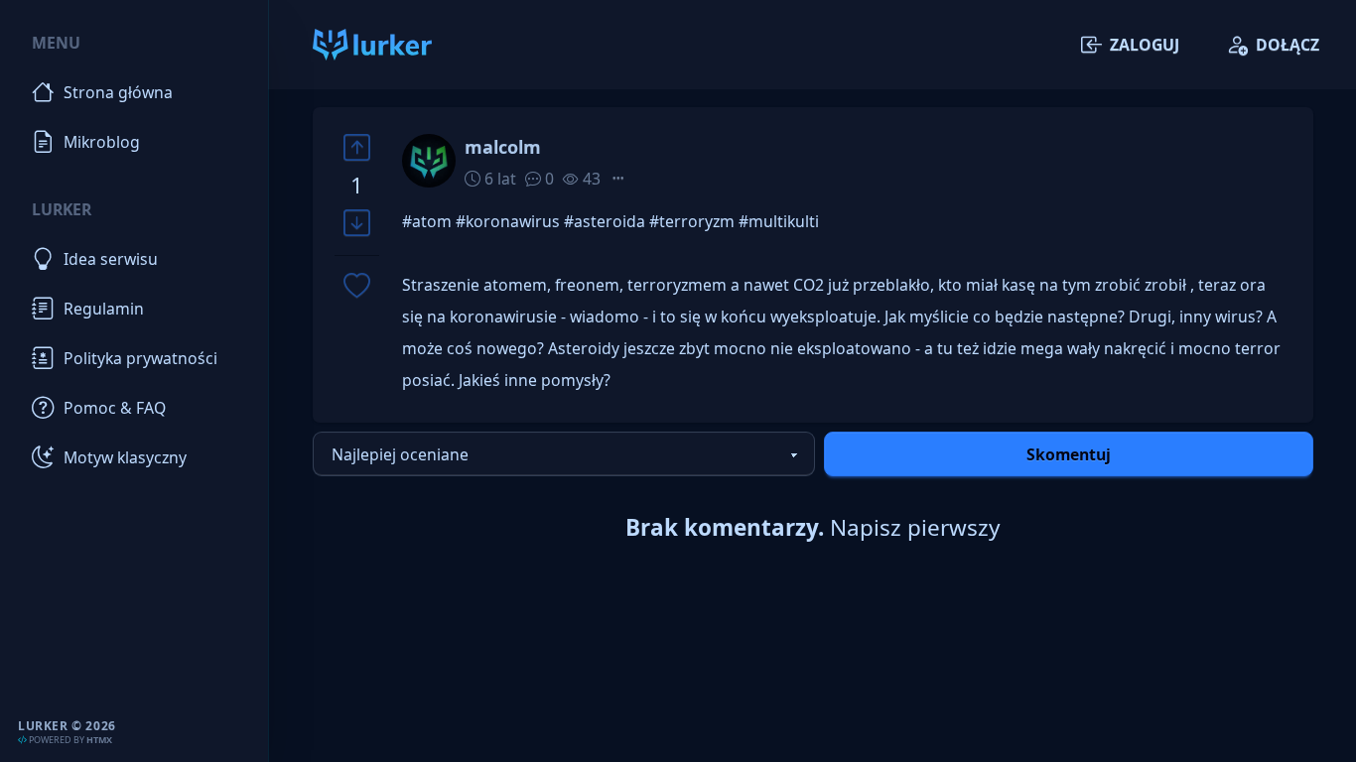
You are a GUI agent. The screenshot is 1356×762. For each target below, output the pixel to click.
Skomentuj (1068, 454)
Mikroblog (102, 142)
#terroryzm (692, 221)
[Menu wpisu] (618, 178)
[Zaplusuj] (357, 147)
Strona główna (118, 92)
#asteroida (604, 221)
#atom (427, 221)
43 (590, 179)
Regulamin (104, 308)
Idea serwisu (111, 259)
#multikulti (779, 221)
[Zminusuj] (357, 223)
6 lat (498, 179)
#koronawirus (508, 221)
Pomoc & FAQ (115, 408)
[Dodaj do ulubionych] (357, 287)
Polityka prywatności (140, 358)
